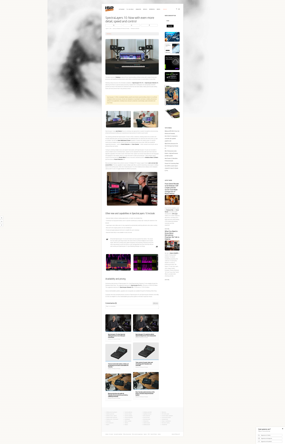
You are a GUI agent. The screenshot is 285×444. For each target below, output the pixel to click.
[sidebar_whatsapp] (1, 221)
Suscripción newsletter (118, 434)
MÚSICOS (145, 9)
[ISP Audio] (172, 117)
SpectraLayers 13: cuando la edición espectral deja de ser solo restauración (146, 335)
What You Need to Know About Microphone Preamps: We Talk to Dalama (172, 235)
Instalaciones (164, 424)
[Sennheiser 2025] (172, 53)
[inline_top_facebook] (149, 25)
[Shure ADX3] (172, 81)
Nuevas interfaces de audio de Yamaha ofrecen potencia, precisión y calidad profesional (118, 395)
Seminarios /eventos (166, 422)
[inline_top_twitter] (113, 25)
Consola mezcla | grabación (167, 415)
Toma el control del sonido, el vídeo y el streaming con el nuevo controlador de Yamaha (118, 365)
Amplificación (127, 419)
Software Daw (146, 421)
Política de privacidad (127, 434)
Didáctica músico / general (111, 415)
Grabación (138, 9)
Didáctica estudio (146, 424)
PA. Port (163, 413)
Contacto (107, 434)
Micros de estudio (146, 415)
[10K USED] (172, 41)
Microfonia (164, 412)
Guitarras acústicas (129, 415)
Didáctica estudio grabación (111, 412)
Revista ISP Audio (154, 434)
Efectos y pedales (128, 421)
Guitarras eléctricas (128, 412)
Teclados (126, 422)
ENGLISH (165, 9)
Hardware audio (165, 419)
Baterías (126, 424)
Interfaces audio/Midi (147, 412)
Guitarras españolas (129, 417)
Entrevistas (108, 421)
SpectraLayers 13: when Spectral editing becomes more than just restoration (116, 335)
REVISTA (158, 9)
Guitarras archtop (128, 413)
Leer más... (167, 229)
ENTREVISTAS (152, 9)
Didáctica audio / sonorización (112, 419)
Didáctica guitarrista (110, 413)
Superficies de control (147, 413)
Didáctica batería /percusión (111, 417)
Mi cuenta (111, 434)
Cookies (159, 434)
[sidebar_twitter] (1, 217)
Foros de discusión (109, 422)
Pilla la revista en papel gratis (137, 434)
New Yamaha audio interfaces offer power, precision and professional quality (145, 393)
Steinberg (109, 33)
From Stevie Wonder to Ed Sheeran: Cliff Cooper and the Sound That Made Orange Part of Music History (172, 188)
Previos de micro (146, 417)
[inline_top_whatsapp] (131, 25)
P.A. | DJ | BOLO (130, 9)
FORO (149, 434)
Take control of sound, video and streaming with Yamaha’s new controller (144, 364)
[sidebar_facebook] (1, 225)
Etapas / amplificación (166, 421)
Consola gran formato (166, 417)
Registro (107, 424)
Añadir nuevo (155, 303)
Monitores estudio (146, 419)
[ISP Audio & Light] (172, 105)
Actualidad (121, 9)
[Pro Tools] (172, 69)
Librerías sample (146, 422)
